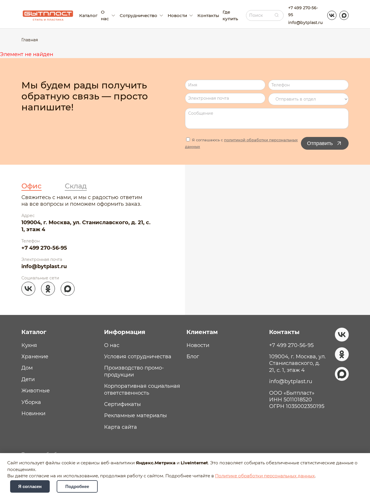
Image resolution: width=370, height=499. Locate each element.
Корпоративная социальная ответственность (142, 389)
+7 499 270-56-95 (303, 11)
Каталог (88, 15)
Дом (27, 368)
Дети (28, 379)
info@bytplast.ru (305, 22)
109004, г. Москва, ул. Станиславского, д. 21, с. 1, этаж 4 (86, 225)
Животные (35, 390)
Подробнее (77, 486)
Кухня (29, 345)
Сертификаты (122, 404)
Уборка (31, 402)
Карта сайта (120, 427)
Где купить (230, 15)
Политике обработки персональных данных (265, 475)
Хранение (34, 356)
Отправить (320, 143)
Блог (192, 356)
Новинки (33, 413)
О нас (111, 345)
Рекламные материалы (135, 415)
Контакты (208, 15)
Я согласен (30, 486)
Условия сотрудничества (137, 356)
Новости (197, 345)
